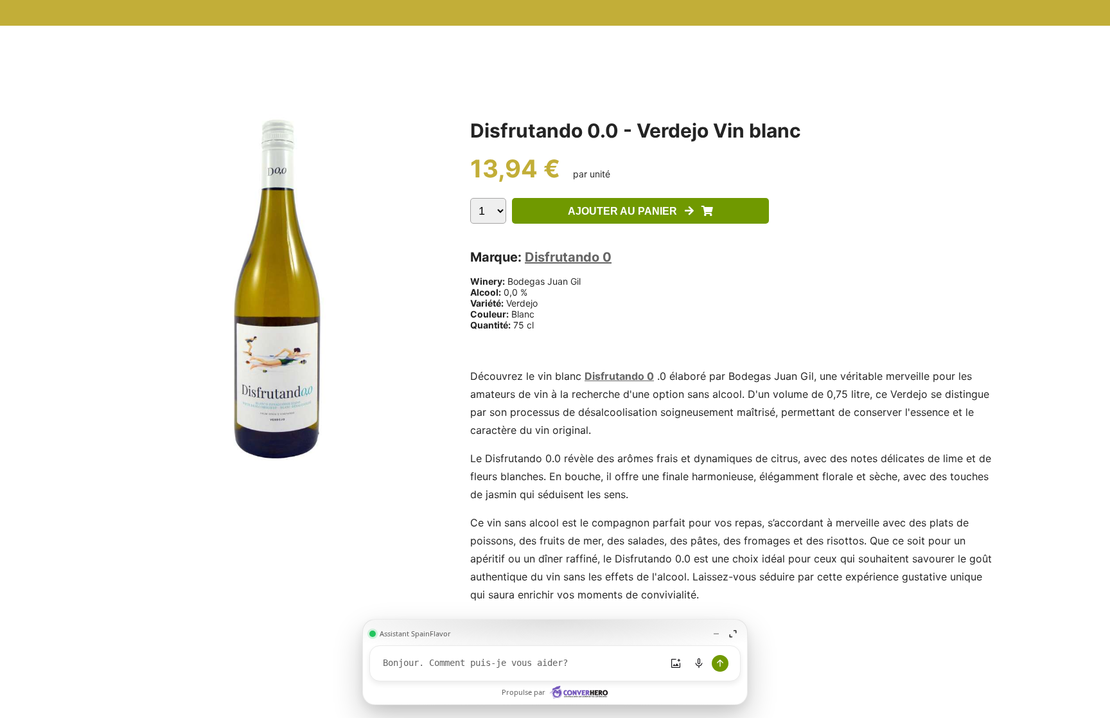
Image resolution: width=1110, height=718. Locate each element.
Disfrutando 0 (568, 257)
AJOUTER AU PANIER (626, 211)
